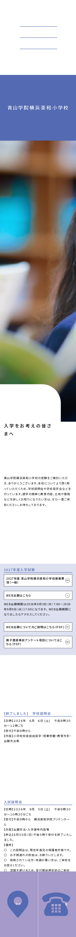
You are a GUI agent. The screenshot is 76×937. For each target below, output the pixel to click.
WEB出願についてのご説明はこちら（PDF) (35, 627)
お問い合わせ (59, 904)
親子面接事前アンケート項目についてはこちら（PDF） (34, 642)
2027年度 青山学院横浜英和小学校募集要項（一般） (35, 580)
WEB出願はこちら (18, 595)
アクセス (21, 904)
